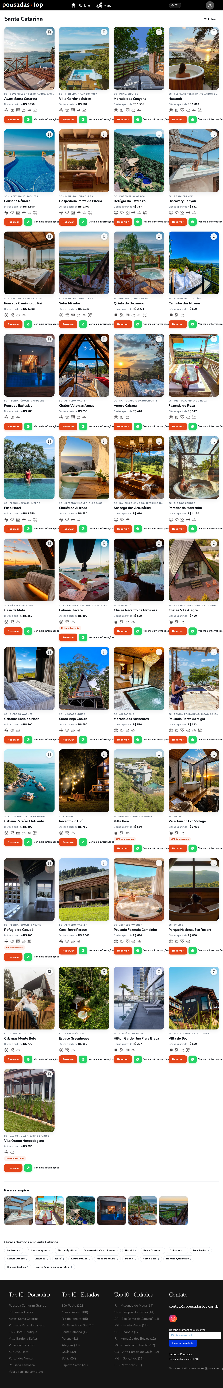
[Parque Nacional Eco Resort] (194, 889)
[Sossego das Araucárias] (139, 467)
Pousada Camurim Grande (27, 1305)
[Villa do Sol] (194, 998)
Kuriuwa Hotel (19, 1352)
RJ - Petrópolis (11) (128, 1365)
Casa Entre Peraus (73, 930)
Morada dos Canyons (130, 99)
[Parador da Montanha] (194, 467)
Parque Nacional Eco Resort (190, 930)
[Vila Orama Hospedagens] (29, 1100)
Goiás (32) (69, 1352)
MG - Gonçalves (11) (129, 1358)
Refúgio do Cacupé (18, 930)
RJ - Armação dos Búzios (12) (135, 1338)
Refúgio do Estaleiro (129, 201)
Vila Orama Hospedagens (24, 1141)
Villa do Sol (178, 1038)
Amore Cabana (125, 405)
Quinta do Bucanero (129, 303)
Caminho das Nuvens (185, 303)
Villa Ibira (121, 821)
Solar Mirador (69, 303)
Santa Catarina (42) (75, 1332)
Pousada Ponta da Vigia (187, 719)
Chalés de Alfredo (73, 508)
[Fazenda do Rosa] (194, 365)
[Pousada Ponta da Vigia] (194, 678)
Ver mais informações (46, 119)
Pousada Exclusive (18, 405)
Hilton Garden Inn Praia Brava (136, 1038)
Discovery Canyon (182, 201)
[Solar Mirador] (84, 263)
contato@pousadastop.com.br (194, 1306)
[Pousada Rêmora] (29, 160)
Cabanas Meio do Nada (21, 719)
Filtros (212, 19)
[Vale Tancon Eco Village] (194, 780)
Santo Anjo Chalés (73, 719)
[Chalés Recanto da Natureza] (139, 570)
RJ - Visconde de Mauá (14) (133, 1305)
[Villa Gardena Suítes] (84, 58)
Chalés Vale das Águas (76, 405)
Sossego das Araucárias (132, 508)
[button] (49, 32)
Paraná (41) (70, 1338)
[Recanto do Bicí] (84, 780)
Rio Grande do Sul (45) (78, 1325)
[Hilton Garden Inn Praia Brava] (139, 998)
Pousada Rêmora (17, 201)
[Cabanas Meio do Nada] (29, 678)
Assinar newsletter (183, 1343)
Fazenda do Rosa (182, 405)
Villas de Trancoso (21, 1345)
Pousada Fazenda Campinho (135, 930)
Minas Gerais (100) (75, 1312)
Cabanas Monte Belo (20, 1038)
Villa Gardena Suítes (75, 99)
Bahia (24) (69, 1358)
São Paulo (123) (73, 1305)
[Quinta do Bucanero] (139, 263)
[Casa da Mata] (29, 570)
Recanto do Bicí (71, 821)
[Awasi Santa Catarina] (29, 58)
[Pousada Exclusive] (29, 365)
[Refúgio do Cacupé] (29, 889)
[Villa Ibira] (139, 780)
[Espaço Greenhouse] (84, 998)
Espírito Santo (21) (75, 1365)
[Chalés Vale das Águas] (84, 365)
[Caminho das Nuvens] (194, 263)
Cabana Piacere (71, 610)
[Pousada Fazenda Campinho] (139, 889)
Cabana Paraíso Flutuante (24, 821)
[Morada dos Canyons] (139, 58)
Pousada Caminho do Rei (23, 303)
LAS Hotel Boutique (23, 1332)
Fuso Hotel (12, 508)
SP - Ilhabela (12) (127, 1332)
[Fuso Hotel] (29, 467)
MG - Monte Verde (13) (131, 1325)
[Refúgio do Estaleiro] (139, 160)
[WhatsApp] (28, 119)
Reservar (13, 119)
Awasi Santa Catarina (20, 99)
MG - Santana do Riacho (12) (134, 1345)
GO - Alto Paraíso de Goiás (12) (136, 1352)
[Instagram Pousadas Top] (173, 1318)
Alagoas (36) (71, 1345)
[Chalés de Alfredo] (84, 467)
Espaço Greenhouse (74, 1038)
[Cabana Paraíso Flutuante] (29, 780)
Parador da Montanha (185, 508)
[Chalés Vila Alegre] (194, 570)
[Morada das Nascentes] (139, 678)
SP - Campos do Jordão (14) (134, 1312)
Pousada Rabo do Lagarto (27, 1325)
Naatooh (175, 99)
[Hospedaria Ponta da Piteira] (84, 160)
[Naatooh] (194, 58)
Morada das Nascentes (131, 719)
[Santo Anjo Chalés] (84, 678)
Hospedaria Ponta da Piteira (80, 201)
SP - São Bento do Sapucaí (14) (136, 1319)
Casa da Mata (14, 610)
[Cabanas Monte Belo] (29, 998)
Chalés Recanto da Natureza (135, 610)
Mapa (107, 5)
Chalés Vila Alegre (183, 610)
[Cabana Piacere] (84, 570)
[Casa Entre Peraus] (84, 889)
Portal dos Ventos (21, 1358)
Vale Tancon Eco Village (187, 821)
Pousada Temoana (22, 1365)
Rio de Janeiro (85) (75, 1319)
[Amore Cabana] (139, 365)
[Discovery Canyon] (194, 160)
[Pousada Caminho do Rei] (29, 263)
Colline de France (21, 1312)
